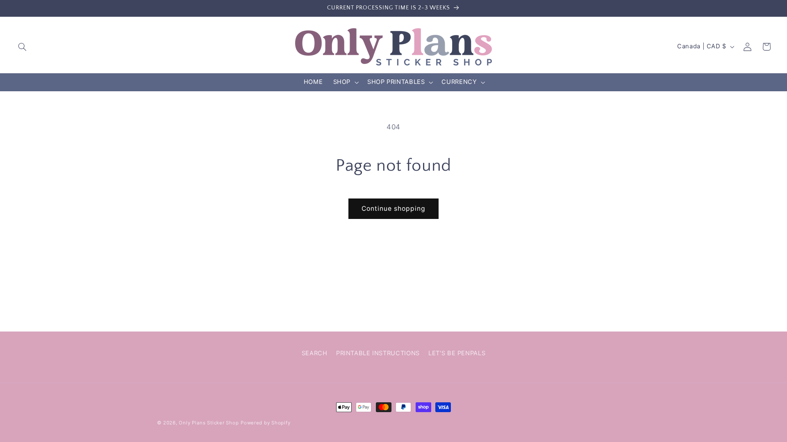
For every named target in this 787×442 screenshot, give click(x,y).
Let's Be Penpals (456, 353)
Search (315, 353)
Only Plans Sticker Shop (209, 423)
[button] (22, 46)
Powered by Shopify (265, 423)
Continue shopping (394, 208)
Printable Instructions (378, 353)
